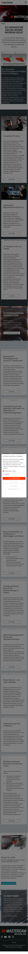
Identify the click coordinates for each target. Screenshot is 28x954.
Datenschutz (17, 489)
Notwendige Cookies (10, 471)
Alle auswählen (14, 478)
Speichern (14, 482)
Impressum (10, 489)
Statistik (7, 474)
